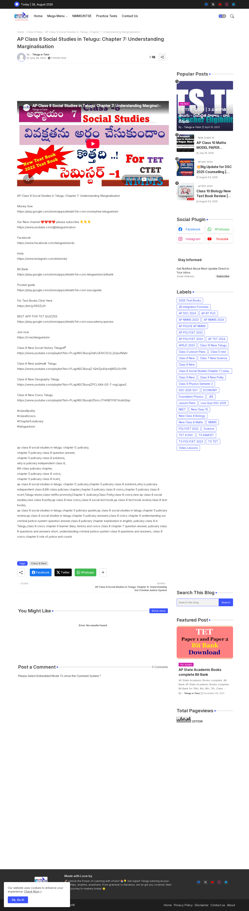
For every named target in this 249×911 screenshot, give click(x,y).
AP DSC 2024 (187, 313)
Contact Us (130, 16)
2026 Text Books (190, 300)
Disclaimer (202, 905)
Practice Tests (106, 16)
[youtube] (219, 4)
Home (38, 16)
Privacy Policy (183, 905)
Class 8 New (34, 31)
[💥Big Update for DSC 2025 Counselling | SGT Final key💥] (185, 167)
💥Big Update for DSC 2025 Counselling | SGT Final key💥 (214, 169)
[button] (222, 16)
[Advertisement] (88, 75)
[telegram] (233, 4)
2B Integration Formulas (194, 306)
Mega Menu (56, 16)
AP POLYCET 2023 (191, 332)
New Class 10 (199, 409)
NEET (182, 409)
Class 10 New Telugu (213, 345)
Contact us (217, 905)
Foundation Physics (191, 396)
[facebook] (206, 4)
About (231, 905)
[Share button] (103, 572)
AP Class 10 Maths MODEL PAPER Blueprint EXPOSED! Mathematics (212, 145)
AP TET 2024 (216, 339)
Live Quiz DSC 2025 (213, 403)
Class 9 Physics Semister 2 (196, 383)
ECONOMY (210, 390)
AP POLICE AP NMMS (192, 326)
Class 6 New (187, 358)
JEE (211, 396)
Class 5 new (218, 351)
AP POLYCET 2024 (191, 339)
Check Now (31, 891)
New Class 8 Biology (192, 415)
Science (209, 428)
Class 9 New (187, 377)
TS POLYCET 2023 (191, 441)
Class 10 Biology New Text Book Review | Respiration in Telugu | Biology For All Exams (214, 194)
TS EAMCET (206, 435)
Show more (159, 610)
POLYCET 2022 (188, 428)
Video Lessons (188, 447)
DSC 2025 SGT (188, 390)
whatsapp (222, 229)
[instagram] (226, 4)
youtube (222, 239)
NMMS (212, 422)
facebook (193, 229)
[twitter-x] (213, 4)
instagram (193, 239)
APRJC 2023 (187, 345)
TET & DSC (186, 435)
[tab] (38, 16)
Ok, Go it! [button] (18, 899)
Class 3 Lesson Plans (192, 351)
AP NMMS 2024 (214, 319)
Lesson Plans (187, 403)
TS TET (213, 441)
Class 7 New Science (213, 358)
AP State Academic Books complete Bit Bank (200, 672)
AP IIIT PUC (208, 313)
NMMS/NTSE (82, 16)
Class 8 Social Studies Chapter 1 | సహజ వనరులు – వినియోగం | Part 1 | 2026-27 (204, 371)
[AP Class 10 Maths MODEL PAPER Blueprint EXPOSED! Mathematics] (185, 143)
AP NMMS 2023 (189, 319)
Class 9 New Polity (212, 377)
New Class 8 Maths (191, 422)
